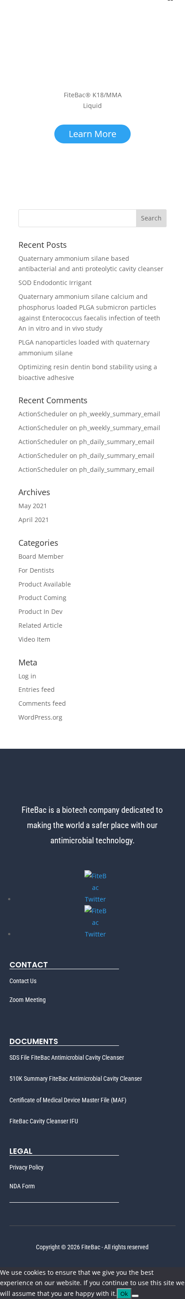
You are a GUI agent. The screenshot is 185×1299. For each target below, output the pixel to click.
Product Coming (42, 597)
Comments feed (42, 703)
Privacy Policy (26, 1167)
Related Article (40, 625)
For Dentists (36, 570)
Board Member (41, 556)
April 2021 (33, 519)
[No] (135, 1296)
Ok (124, 1294)
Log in (27, 676)
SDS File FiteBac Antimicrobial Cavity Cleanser (66, 1057)
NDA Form (22, 1186)
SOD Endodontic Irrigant (55, 282)
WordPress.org (40, 717)
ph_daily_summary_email (116, 441)
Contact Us (22, 980)
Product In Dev (40, 611)
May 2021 (32, 505)
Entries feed (36, 689)
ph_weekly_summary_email (119, 414)
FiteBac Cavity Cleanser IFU (43, 1121)
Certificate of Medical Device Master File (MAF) (67, 1100)
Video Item (34, 639)
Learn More (92, 134)
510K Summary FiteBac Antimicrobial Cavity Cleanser (75, 1078)
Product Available (44, 584)
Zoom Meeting (27, 999)
